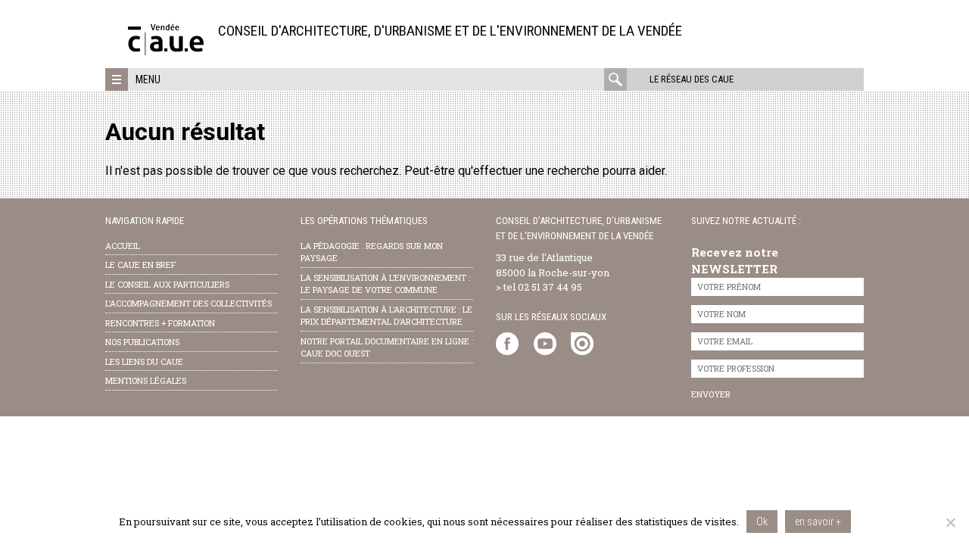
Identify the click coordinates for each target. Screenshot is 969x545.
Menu (148, 79)
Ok (762, 521)
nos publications (142, 341)
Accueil (122, 245)
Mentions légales (145, 380)
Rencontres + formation (160, 323)
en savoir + (818, 521)
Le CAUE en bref (140, 264)
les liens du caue (144, 361)
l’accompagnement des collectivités (188, 303)
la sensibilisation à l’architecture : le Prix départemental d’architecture (386, 316)
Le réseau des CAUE (692, 79)
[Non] (950, 522)
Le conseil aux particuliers (167, 284)
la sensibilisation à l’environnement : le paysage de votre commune (385, 284)
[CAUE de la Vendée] (166, 51)
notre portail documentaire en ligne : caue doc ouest (387, 347)
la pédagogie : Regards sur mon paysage (372, 252)
